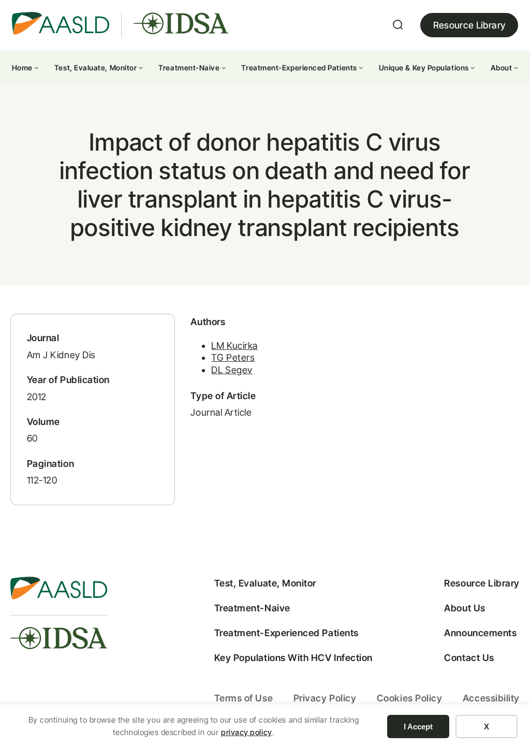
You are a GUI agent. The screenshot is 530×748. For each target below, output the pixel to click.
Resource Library (469, 25)
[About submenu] (516, 67)
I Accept (418, 726)
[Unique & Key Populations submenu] (472, 67)
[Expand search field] (398, 25)
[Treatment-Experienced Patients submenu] (361, 67)
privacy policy (246, 732)
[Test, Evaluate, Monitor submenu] (141, 67)
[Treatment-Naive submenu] (224, 67)
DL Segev (231, 369)
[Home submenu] (36, 67)
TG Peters (233, 357)
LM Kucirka (234, 345)
